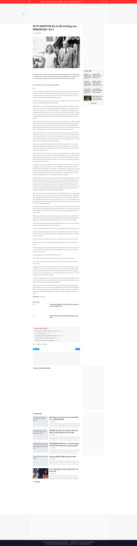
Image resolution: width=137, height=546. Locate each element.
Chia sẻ (77, 349)
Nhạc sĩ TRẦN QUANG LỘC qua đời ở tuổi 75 (97, 76)
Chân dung (54, 1)
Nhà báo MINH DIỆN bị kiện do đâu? (62, 457)
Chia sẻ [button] (37, 349)
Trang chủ (43, 1)
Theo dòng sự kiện (40, 328)
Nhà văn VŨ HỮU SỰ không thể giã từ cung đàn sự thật (47, 331)
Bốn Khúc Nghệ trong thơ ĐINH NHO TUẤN (45, 338)
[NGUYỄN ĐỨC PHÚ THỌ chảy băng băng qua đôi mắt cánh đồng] (88, 98)
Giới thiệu (78, 1)
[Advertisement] (93, 46)
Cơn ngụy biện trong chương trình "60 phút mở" (63, 470)
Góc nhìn (66, 1)
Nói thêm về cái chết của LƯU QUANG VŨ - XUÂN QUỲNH (63, 418)
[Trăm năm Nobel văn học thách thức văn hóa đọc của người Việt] (40, 309)
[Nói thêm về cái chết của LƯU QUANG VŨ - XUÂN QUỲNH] (40, 421)
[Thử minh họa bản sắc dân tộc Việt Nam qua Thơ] (40, 320)
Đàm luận (72, 1)
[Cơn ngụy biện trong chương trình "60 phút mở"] (40, 473)
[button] (102, 1)
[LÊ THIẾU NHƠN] (34, 2)
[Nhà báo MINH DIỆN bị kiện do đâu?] (40, 461)
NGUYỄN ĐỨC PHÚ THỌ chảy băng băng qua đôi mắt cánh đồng (97, 98)
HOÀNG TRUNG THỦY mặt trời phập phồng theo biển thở (97, 83)
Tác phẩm (60, 1)
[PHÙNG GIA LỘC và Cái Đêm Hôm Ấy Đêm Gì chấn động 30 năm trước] (40, 434)
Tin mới (37, 482)
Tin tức (48, 1)
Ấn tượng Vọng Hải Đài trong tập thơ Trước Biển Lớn (47, 335)
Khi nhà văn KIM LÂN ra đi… (41, 333)
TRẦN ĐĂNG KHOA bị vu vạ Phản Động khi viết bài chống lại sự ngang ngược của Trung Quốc (64, 445)
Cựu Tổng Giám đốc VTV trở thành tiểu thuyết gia (97, 90)
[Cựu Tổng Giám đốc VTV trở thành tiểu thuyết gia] (88, 90)
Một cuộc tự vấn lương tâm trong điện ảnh (44, 340)
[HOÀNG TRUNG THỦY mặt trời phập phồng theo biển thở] (88, 83)
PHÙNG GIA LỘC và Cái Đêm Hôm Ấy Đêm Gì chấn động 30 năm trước (63, 431)
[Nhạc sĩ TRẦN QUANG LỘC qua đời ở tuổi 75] (88, 76)
